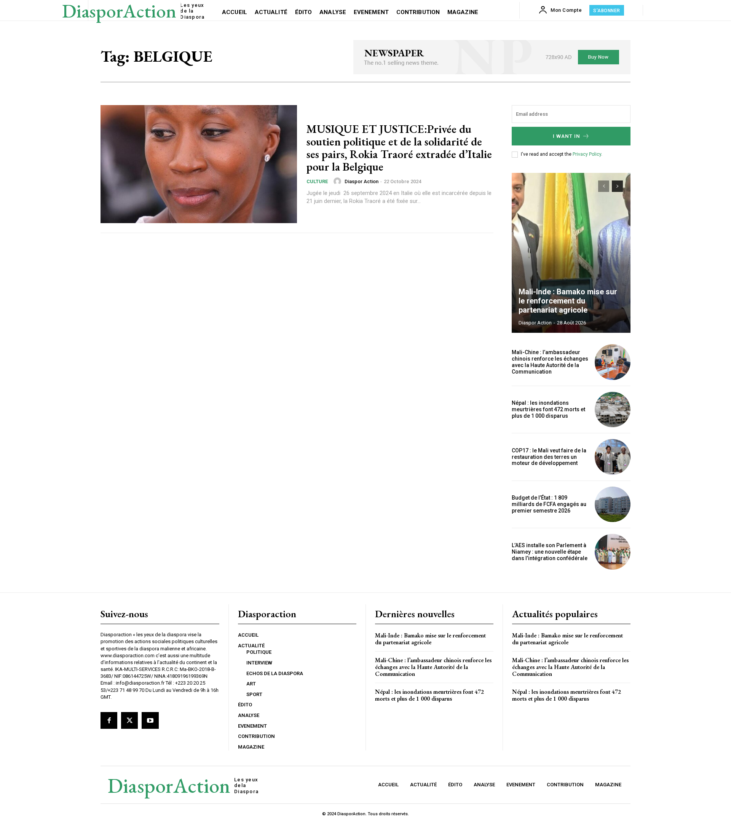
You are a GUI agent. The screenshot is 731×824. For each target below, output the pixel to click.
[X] (129, 720)
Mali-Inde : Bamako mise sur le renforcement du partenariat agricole (568, 301)
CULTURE (317, 181)
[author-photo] (338, 181)
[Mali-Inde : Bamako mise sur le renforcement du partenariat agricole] (571, 253)
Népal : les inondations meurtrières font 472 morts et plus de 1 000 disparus (548, 409)
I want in (566, 136)
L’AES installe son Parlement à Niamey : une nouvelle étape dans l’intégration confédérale (549, 551)
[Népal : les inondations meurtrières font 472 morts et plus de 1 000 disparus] (612, 410)
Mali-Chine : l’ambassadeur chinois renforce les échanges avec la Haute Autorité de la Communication (550, 361)
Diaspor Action (361, 181)
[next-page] (617, 186)
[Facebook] (109, 720)
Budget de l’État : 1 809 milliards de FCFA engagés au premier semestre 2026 (549, 504)
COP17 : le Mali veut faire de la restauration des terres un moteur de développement (549, 456)
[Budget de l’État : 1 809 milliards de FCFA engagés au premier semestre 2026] (612, 504)
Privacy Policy (587, 154)
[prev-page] (603, 186)
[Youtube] (150, 720)
